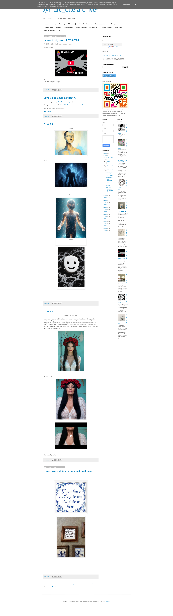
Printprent (114, 24)
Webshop (62, 24)
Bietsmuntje (72, 24)
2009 (105, 230)
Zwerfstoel (93, 27)
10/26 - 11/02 (109, 169)
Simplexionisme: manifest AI (60, 98)
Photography (48, 27)
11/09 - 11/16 (109, 161)
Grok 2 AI (49, 311)
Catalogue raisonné (101, 24)
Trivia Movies (68, 27)
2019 (105, 207)
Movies (58, 27)
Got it (134, 4)
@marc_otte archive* (70, 9)
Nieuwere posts (48, 584)
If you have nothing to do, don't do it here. (68, 471)
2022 (105, 200)
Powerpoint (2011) (106, 27)
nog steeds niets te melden (112, 55)
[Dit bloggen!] (55, 90)
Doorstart (126, 278)
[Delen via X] (57, 90)
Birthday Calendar (85, 24)
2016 (105, 214)
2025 (105, 155)
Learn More (126, 4)
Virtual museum (81, 27)
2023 (105, 198)
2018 (105, 209)
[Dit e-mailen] (53, 90)
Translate (115, 47)
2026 (105, 153)
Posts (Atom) (55, 587)
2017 (105, 212)
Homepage (72, 584)
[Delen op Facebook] (59, 90)
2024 (105, 195)
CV (59, 30)
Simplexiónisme (49, 30)
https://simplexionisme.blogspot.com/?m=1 (72, 105)
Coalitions (118, 27)
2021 (105, 202)
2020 (105, 205)
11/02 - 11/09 (109, 165)
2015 (105, 216)
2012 (105, 223)
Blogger (108, 601)
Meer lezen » (47, 111)
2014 (105, 219)
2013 (105, 221)
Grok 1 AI (49, 124)
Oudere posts (94, 584)
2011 (105, 226)
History (53, 24)
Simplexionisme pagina (65, 102)
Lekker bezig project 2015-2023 (61, 40)
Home (46, 24)
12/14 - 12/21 (109, 157)
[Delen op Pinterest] (61, 90)
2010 (105, 228)
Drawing (126, 232)
